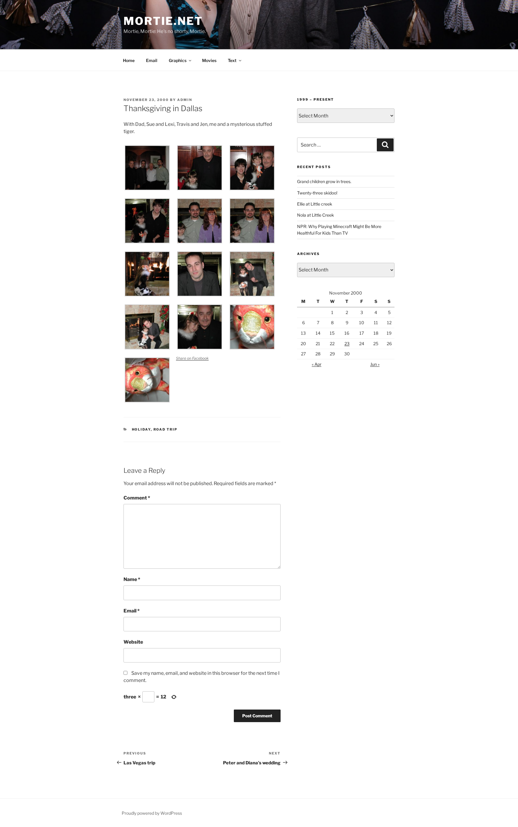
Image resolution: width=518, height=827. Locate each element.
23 (347, 343)
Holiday (141, 429)
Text (232, 60)
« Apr (316, 364)
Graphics (177, 60)
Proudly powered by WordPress (152, 813)
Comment (137, 498)
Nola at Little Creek (315, 215)
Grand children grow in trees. (324, 181)
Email (151, 60)
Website (133, 642)
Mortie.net (163, 21)
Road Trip (165, 429)
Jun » (375, 364)
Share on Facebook (192, 358)
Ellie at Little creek (314, 203)
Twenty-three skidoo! (317, 192)
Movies (209, 60)
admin (184, 100)
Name (132, 579)
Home (129, 60)
